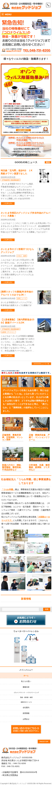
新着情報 (26, 598)
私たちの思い (26, 681)
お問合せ (26, 719)
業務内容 (26, 687)
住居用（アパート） (8, 332)
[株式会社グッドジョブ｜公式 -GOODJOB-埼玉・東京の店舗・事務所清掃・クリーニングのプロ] (23, 9)
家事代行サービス (26, 702)
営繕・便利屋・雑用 (26, 697)
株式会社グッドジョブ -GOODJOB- (23, 784)
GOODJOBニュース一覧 (41, 363)
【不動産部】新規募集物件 (10, 180)
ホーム (26, 676)
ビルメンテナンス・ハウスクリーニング (26, 692)
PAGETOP (44, 741)
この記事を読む (8, 203)
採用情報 (26, 713)
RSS (48, 162)
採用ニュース (21, 298)
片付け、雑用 (21, 256)
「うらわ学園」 (8, 489)
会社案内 (26, 708)
